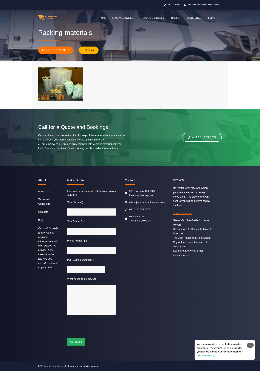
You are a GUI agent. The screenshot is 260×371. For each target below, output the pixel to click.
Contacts (43, 211)
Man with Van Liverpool (55, 366)
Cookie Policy (207, 355)
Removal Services (122, 18)
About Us (43, 191)
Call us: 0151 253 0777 (55, 50)
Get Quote (89, 50)
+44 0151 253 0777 (139, 209)
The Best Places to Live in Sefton (191, 237)
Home (103, 18)
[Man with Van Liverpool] (47, 17)
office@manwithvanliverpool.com (147, 202)
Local (211, 18)
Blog (40, 220)
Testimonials (194, 18)
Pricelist (175, 18)
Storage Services (153, 18)
